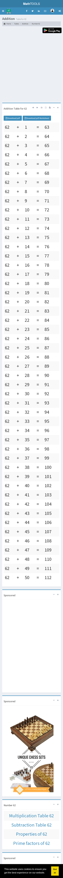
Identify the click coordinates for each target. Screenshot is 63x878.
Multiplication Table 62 (31, 816)
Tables (16, 24)
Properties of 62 (31, 834)
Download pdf (13, 118)
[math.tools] (8, 10)
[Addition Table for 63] (37, 107)
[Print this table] (41, 107)
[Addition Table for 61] (33, 107)
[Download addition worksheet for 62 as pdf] (49, 107)
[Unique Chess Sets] (31, 751)
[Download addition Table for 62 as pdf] (45, 107)
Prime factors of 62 (31, 843)
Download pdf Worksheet (37, 118)
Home (8, 24)
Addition (25, 24)
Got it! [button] (55, 871)
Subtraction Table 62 (31, 825)
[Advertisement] (31, 69)
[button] (3, 11)
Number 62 (36, 24)
